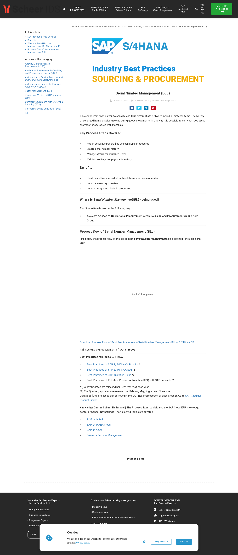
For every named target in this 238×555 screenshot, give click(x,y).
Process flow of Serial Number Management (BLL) (43, 50)
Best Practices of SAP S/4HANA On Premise (112, 364)
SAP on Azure (94, 429)
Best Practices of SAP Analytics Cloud (109, 375)
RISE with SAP (95, 419)
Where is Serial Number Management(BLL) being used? (44, 44)
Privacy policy (82, 542)
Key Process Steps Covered (42, 36)
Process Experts (121, 100)
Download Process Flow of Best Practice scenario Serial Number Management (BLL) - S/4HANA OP (137, 342)
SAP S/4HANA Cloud (99, 424)
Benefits (32, 40)
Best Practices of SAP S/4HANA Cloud (109, 369)
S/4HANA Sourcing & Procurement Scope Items (155, 100)
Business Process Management (105, 435)
